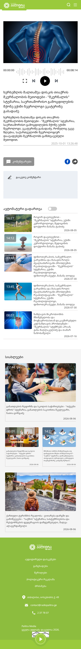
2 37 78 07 (43, 612)
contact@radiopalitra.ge (43, 605)
